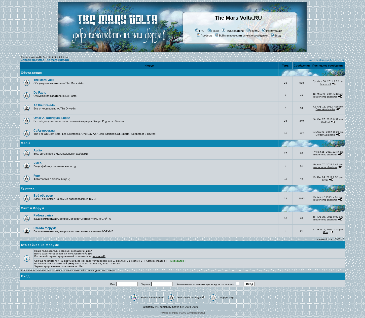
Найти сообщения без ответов (326, 60)
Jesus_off (325, 84)
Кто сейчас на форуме (40, 245)
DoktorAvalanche (325, 109)
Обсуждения (31, 72)
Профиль (206, 35)
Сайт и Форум (32, 208)
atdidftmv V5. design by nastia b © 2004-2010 (170, 306)
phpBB (175, 312)
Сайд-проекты (44, 130)
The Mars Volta (44, 80)
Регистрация (274, 30)
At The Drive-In (44, 105)
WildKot (325, 122)
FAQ (202, 30)
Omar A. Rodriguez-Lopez (52, 118)
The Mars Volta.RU (238, 18)
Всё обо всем (43, 195)
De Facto (40, 92)
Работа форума (45, 228)
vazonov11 (99, 256)
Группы (254, 30)
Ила (325, 232)
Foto (37, 175)
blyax (325, 179)
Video (37, 163)
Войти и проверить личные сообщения (243, 35)
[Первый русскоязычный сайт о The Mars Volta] (114, 50)
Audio (38, 150)
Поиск (215, 30)
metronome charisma (325, 96)
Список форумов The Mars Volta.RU (45, 59)
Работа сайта (43, 215)
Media (26, 143)
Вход (277, 35)
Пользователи (235, 30)
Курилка (28, 188)
